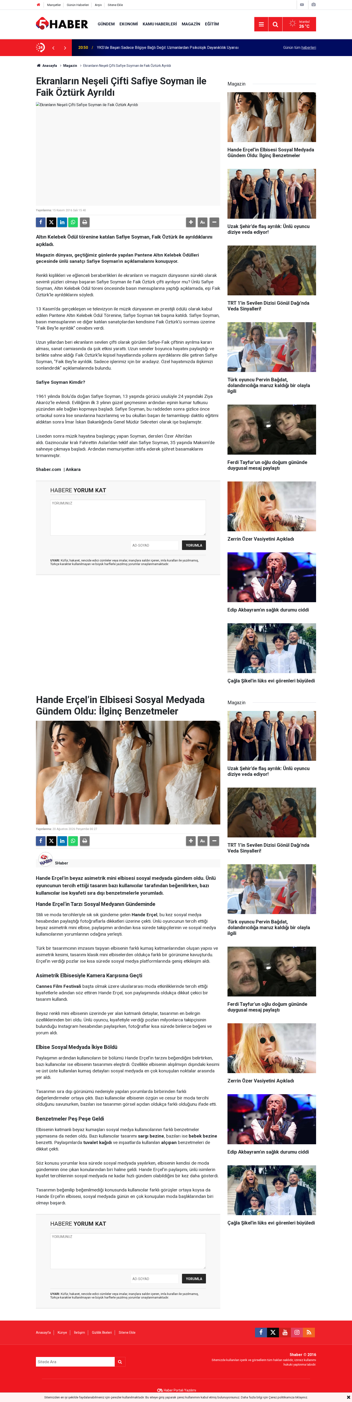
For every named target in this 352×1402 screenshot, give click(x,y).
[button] (191, 222)
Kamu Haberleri (160, 24)
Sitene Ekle (115, 5)
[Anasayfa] (38, 5)
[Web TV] (302, 4)
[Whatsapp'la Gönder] (73, 222)
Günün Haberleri (78, 5)
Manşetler (54, 5)
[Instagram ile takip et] (297, 1332)
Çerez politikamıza (282, 1397)
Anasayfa (49, 66)
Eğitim (212, 24)
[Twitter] (51, 222)
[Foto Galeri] (313, 4)
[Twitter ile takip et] (273, 1332)
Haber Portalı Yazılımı (180, 1390)
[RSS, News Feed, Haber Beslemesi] (309, 1332)
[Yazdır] (85, 222)
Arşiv (98, 5)
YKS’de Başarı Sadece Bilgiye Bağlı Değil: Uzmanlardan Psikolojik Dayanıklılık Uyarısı (167, 47)
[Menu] (261, 24)
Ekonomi (128, 24)
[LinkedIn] (62, 222)
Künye (62, 1332)
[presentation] (53, 48)
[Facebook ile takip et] (261, 1332)
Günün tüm (299, 47)
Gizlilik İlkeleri (102, 1332)
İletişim (79, 1332)
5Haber (61, 863)
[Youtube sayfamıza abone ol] (285, 1332)
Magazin (191, 24)
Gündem (106, 24)
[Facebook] (40, 222)
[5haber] (62, 24)
